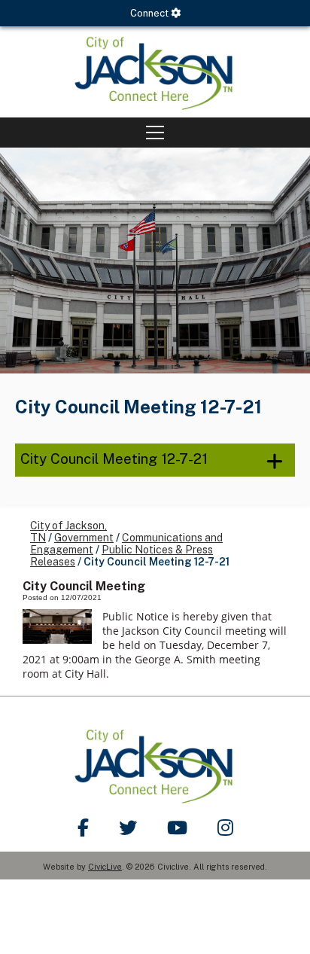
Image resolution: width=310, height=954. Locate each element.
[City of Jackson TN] (155, 71)
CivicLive (105, 866)
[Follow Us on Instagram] (225, 827)
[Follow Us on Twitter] (128, 827)
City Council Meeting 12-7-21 (114, 458)
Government (84, 538)
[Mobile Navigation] (155, 132)
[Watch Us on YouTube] (177, 827)
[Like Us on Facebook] (83, 827)
